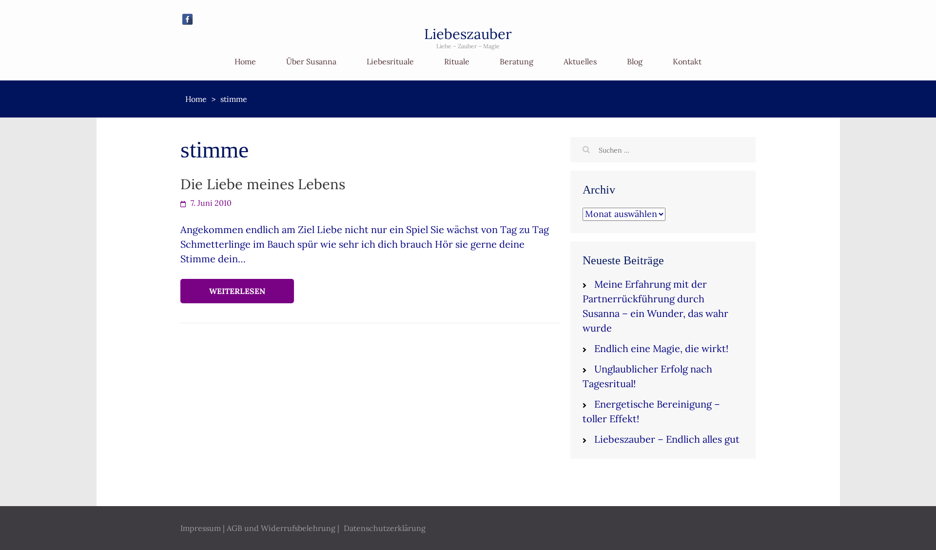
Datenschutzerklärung (385, 528)
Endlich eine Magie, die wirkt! (661, 348)
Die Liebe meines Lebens (262, 184)
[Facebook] (187, 19)
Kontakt (687, 61)
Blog (635, 61)
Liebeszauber (468, 34)
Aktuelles (580, 61)
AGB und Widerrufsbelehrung (281, 528)
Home (245, 61)
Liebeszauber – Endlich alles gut (667, 439)
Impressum (200, 528)
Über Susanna (311, 61)
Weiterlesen (237, 291)
